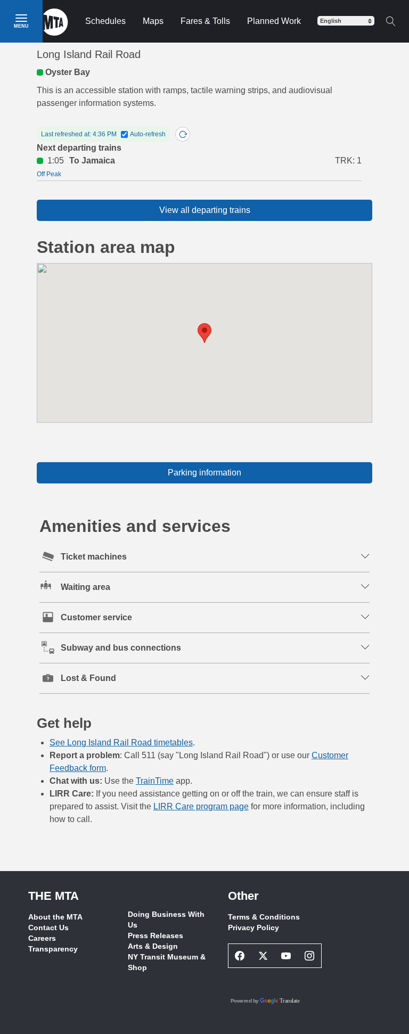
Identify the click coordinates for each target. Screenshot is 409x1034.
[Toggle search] (390, 21)
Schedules (105, 21)
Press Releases (155, 935)
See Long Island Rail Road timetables (121, 742)
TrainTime (155, 780)
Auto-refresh (148, 134)
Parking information (204, 472)
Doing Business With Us (166, 919)
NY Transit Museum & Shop (167, 962)
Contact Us (48, 927)
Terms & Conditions (264, 917)
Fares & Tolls (205, 21)
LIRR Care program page (201, 806)
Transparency (53, 949)
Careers (42, 938)
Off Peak (49, 174)
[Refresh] (182, 134)
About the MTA (55, 917)
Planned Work (274, 21)
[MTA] (56, 21)
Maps (153, 21)
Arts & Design (153, 946)
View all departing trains (204, 210)
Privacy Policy (253, 927)
